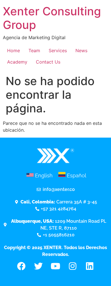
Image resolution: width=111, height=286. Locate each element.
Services (58, 50)
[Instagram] (72, 266)
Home (13, 50)
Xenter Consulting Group (52, 18)
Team (34, 50)
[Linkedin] (89, 266)
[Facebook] (21, 266)
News (81, 50)
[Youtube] (55, 266)
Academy (17, 62)
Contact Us (48, 62)
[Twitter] (38, 266)
